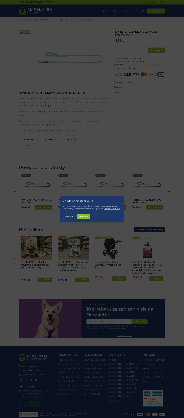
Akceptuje (83, 216)
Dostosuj (69, 216)
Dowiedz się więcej (112, 208)
